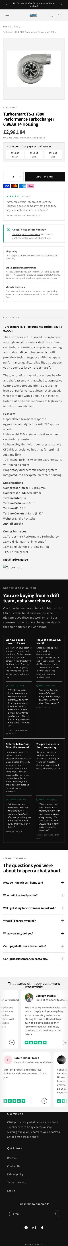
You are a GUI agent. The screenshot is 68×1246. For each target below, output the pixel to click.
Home (6, 26)
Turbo (15, 26)
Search (11, 1190)
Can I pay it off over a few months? (24, 946)
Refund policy (15, 1174)
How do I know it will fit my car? (23, 882)
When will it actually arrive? (20, 895)
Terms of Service (16, 1182)
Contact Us (13, 1166)
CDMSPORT (37, 1244)
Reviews (12, 1158)
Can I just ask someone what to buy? (25, 959)
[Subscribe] (55, 1214)
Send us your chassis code (26, 234)
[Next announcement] (61, 5)
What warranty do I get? (18, 933)
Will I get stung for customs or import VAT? (29, 908)
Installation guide (15, 560)
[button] (7, 15)
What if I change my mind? (19, 921)
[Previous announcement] (7, 5)
